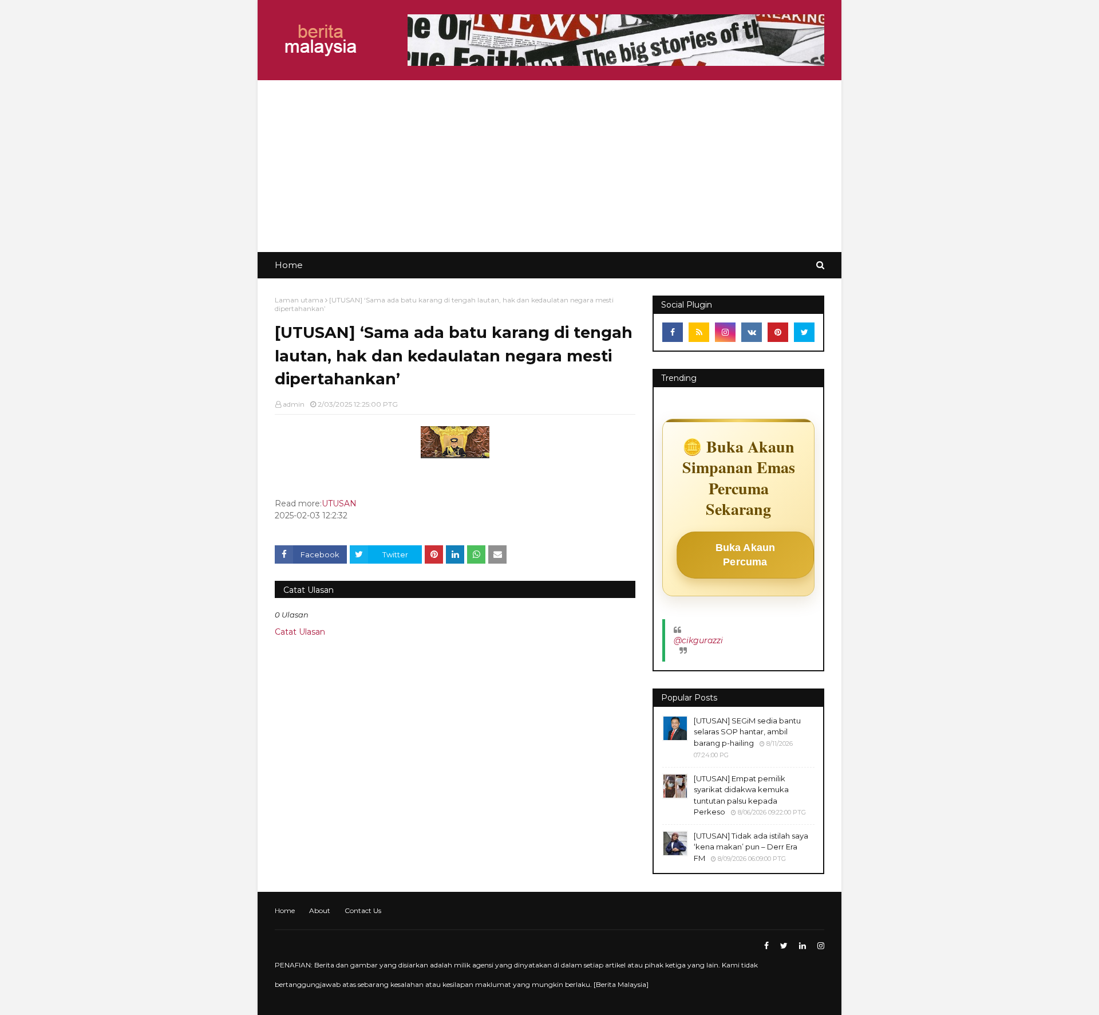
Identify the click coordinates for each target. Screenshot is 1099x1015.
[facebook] (672, 332)
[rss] (699, 332)
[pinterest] (778, 332)
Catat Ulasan (300, 632)
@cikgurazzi (698, 640)
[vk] (751, 332)
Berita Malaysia (621, 984)
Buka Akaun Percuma (745, 555)
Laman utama (299, 300)
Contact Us (363, 910)
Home (285, 910)
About (319, 910)
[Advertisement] (549, 166)
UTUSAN (339, 503)
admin (294, 404)
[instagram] (725, 332)
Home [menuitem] (289, 264)
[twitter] (804, 332)
